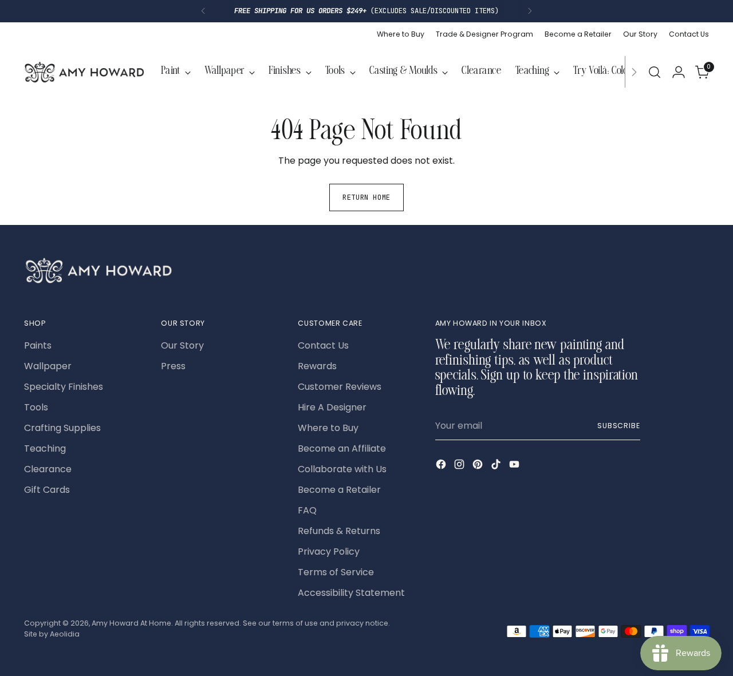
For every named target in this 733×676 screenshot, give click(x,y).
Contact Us (323, 345)
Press (173, 366)
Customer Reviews (339, 386)
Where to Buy (328, 427)
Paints (38, 345)
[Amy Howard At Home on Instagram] (460, 466)
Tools (36, 407)
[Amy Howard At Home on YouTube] (515, 466)
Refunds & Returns (339, 530)
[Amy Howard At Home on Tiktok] (497, 466)
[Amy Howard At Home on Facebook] (442, 466)
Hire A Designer (332, 407)
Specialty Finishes (63, 386)
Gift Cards (47, 489)
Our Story (182, 345)
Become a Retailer (339, 489)
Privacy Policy (329, 551)
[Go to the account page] (678, 72)
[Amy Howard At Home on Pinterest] (479, 466)
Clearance (48, 469)
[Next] (529, 11)
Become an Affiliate (342, 448)
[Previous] (203, 11)
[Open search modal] (654, 72)
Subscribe (618, 425)
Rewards (317, 366)
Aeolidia (65, 634)
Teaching (45, 448)
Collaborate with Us (342, 469)
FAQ (307, 510)
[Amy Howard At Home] (84, 72)
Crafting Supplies (62, 427)
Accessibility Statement (351, 592)
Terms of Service (336, 572)
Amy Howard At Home (131, 623)
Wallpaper (48, 366)
